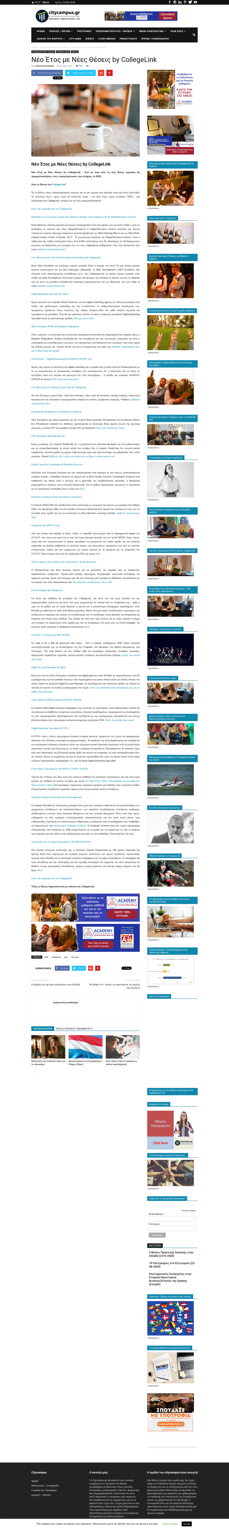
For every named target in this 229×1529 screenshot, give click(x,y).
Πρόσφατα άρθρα (63, 52)
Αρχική (41, 31)
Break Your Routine (151, 31)
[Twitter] (190, 2)
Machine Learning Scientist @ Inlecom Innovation (56, 497)
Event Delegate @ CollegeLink (46, 590)
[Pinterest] (185, 2)
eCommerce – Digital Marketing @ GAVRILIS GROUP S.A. (61, 359)
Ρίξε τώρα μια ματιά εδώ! (65, 379)
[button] (194, 35)
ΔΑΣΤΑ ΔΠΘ (155, 1245)
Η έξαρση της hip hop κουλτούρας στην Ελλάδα (55, 984)
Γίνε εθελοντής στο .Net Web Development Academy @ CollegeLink (66, 257)
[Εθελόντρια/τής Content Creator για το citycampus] (48, 1047)
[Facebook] (169, 2)
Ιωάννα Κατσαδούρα (44, 66)
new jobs (75, 957)
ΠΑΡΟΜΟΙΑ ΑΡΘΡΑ (42, 1029)
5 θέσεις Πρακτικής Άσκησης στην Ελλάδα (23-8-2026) (171, 1254)
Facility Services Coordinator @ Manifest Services (57, 464)
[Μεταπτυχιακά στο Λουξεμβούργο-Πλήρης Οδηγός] (86, 1047)
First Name (154, 1224)
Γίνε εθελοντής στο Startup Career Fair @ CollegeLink (58, 387)
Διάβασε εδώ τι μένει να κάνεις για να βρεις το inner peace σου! (81, 456)
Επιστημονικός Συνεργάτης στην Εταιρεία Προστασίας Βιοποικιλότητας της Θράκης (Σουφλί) (170, 1279)
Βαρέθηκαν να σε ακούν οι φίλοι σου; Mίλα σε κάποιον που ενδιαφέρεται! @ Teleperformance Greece (83, 217)
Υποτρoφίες (84, 31)
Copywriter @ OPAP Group (45, 525)
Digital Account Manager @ (45, 667)
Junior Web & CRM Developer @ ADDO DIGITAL (56, 699)
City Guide (75, 38)
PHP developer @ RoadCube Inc (48, 436)
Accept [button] (187, 1524)
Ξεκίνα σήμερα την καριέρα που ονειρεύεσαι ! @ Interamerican (63, 561)
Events (90, 38)
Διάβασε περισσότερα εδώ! (51, 249)
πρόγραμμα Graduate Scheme (70, 825)
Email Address (157, 1214)
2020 (46, 957)
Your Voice (176, 31)
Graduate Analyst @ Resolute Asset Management (56, 797)
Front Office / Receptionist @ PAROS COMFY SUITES (59, 768)
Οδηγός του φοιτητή (49, 38)
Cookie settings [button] (170, 1523)
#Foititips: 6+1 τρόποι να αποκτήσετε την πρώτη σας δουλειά (114, 986)
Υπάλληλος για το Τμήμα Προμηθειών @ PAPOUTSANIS (61, 842)
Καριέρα (75, 52)
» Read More (153, 208)
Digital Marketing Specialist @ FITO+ (50, 728)
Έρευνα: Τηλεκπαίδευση (155, 38)
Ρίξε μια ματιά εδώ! (83, 318)
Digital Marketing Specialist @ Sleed (49, 294)
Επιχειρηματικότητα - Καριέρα (43, 52)
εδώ (82, 488)
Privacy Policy (128, 38)
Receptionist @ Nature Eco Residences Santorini (56, 411)
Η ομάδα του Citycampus (44, 1490)
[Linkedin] (180, 2)
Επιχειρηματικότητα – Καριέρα (114, 31)
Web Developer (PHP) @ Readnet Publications (55, 326)
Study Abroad (106, 38)
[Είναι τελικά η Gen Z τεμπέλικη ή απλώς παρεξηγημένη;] (123, 1047)
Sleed (62, 667)
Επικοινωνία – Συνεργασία (44, 1485)
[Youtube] (195, 2)
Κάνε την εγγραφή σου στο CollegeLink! (51, 208)
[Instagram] (174, 2)
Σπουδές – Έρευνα (59, 31)
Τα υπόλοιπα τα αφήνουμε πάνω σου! (92, 582)
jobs (66, 957)
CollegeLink (58, 184)
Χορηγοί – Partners (41, 1494)
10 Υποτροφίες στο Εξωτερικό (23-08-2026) (172, 1264)
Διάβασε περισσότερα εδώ (51, 286)
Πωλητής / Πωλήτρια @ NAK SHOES (50, 635)
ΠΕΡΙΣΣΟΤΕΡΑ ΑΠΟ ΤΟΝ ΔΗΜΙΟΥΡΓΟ (74, 1029)
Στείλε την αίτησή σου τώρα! (110, 428)
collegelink (56, 957)
